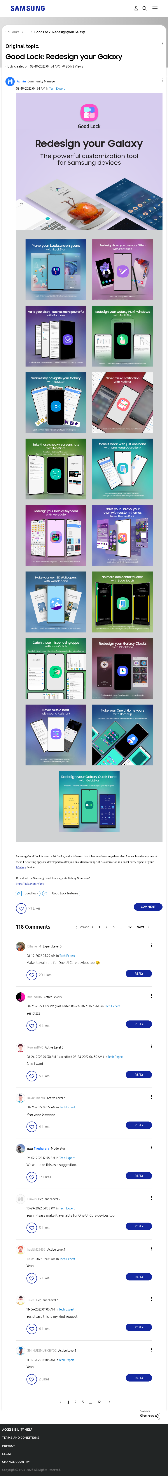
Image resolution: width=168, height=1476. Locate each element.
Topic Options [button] (155, 43)
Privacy (8, 1446)
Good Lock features (65, 893)
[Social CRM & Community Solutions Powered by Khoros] (149, 1414)
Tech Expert (57, 89)
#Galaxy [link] (21, 867)
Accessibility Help (17, 1429)
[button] (155, 80)
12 (129, 927)
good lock (31, 893)
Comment (148, 907)
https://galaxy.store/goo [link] (30, 883)
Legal (7, 1454)
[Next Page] (108, 1402)
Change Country (16, 1462)
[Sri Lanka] (27, 8)
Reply (139, 974)
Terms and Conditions (20, 1438)
